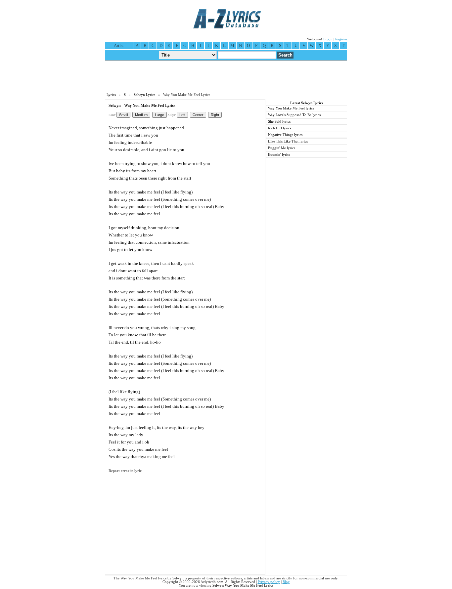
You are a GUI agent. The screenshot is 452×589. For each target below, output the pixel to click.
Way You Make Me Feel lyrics (291, 108)
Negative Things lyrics (285, 135)
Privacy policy (269, 582)
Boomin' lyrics (279, 154)
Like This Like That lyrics (288, 141)
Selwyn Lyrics (144, 95)
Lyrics (111, 95)
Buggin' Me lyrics (281, 148)
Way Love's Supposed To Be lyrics (294, 115)
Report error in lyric (125, 471)
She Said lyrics (279, 121)
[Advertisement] (226, 76)
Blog (286, 582)
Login (328, 39)
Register (341, 39)
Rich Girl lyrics (279, 128)
